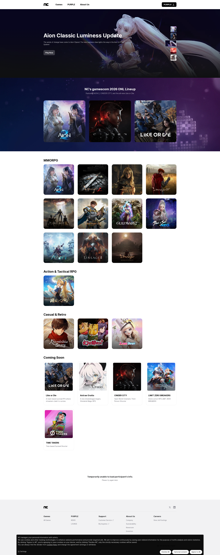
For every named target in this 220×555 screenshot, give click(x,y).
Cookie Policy (52, 545)
